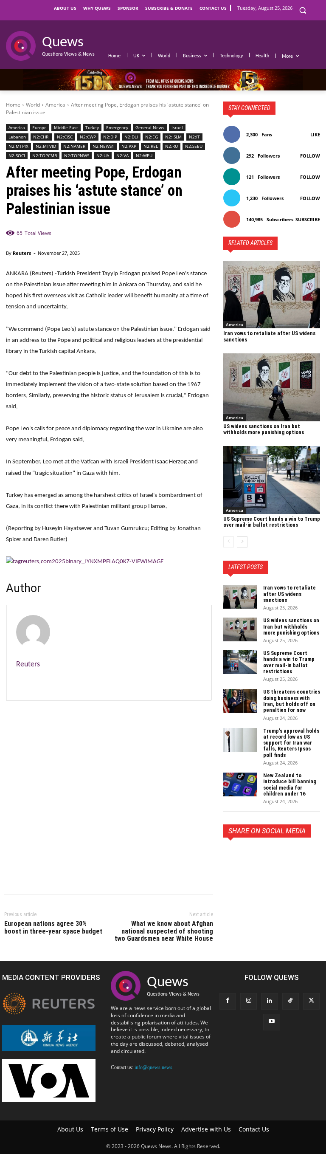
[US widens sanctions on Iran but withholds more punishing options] (271, 387)
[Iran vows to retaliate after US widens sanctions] (271, 295)
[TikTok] (290, 1001)
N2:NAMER (74, 146)
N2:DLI (131, 137)
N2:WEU (144, 155)
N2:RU (171, 146)
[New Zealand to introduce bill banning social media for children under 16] (240, 784)
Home (13, 104)
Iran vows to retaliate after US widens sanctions (269, 336)
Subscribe (307, 219)
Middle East (66, 127)
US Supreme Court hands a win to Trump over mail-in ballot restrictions (271, 522)
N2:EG (151, 137)
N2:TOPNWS (76, 155)
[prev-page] (228, 541)
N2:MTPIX (18, 146)
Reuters (22, 253)
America (55, 104)
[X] (251, 857)
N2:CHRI (41, 137)
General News (149, 127)
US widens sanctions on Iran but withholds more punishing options (263, 429)
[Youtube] (271, 1022)
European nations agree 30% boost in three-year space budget (53, 927)
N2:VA (122, 155)
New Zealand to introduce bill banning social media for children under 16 (289, 784)
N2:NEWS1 (103, 146)
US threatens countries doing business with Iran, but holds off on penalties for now (291, 700)
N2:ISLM (173, 137)
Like (315, 134)
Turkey (92, 127)
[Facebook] (231, 857)
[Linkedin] (269, 1001)
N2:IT (194, 137)
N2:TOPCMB (44, 155)
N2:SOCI (16, 155)
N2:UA (102, 155)
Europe (39, 127)
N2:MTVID (46, 146)
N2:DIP (110, 137)
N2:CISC (65, 137)
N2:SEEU (193, 146)
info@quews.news (153, 1067)
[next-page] (242, 541)
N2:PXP (128, 146)
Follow (310, 155)
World (33, 104)
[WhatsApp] (290, 857)
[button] (302, 10)
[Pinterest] (270, 857)
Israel (177, 127)
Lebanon (17, 137)
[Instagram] (248, 1001)
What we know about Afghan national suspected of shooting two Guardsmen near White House (164, 931)
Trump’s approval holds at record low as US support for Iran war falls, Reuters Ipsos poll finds (291, 743)
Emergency (117, 127)
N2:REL (150, 146)
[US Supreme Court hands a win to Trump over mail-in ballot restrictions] (271, 480)
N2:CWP (88, 137)
